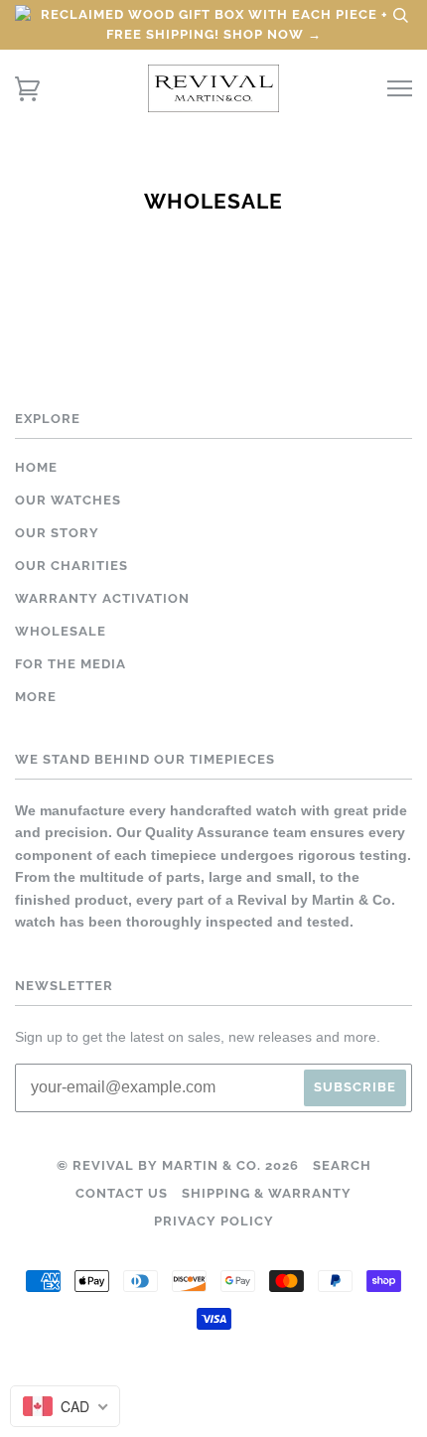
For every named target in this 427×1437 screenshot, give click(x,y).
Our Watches (68, 500)
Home (36, 467)
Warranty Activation (102, 598)
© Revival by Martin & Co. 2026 (178, 1165)
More (36, 696)
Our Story (57, 532)
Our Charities (71, 565)
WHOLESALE (60, 631)
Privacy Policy (214, 1221)
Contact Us (121, 1193)
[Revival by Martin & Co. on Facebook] (161, 1390)
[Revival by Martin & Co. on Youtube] (266, 1390)
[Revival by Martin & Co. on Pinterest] (230, 1390)
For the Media (70, 663)
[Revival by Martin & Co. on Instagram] (196, 1390)
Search (342, 1165)
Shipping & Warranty (267, 1193)
